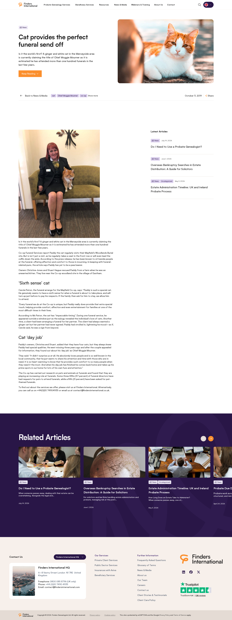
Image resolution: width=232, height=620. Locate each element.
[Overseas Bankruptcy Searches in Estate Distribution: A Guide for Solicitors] (182, 165)
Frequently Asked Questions (151, 560)
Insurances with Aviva (105, 570)
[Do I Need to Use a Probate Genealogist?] (182, 145)
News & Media (144, 570)
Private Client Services (106, 560)
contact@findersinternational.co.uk (91, 390)
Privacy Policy (165, 615)
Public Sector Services (106, 565)
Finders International (86, 387)
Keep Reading (28, 73)
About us (142, 575)
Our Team (142, 580)
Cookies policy (109, 615)
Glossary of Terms (146, 565)
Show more (93, 95)
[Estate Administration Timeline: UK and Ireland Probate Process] (182, 188)
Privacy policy (95, 615)
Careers (141, 585)
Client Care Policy (146, 600)
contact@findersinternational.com (62, 587)
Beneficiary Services (105, 575)
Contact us (143, 590)
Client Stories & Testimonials (152, 595)
